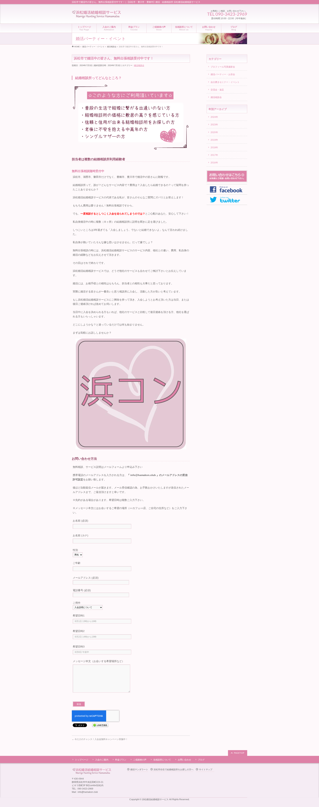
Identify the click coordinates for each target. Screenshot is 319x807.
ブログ (201, 759)
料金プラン (120, 759)
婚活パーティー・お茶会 (223, 74)
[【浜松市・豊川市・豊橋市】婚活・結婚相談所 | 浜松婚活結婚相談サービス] (96, 14)
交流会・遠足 (217, 89)
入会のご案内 (101, 759)
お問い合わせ (184, 759)
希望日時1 (79, 615)
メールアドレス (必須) (86, 577)
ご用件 (76, 602)
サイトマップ (205, 769)
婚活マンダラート (139, 769)
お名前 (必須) (80, 520)
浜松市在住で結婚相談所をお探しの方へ (173, 769)
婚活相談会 (139, 65)
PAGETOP (239, 753)
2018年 (214, 147)
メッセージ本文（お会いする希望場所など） (98, 661)
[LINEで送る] (100, 725)
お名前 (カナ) (80, 535)
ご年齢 (76, 562)
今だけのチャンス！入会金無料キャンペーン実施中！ (100, 739)
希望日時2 (79, 631)
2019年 (214, 140)
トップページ (81, 759)
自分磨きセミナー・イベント (225, 82)
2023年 (214, 124)
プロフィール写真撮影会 (223, 67)
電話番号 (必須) (82, 590)
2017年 (214, 155)
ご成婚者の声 (139, 759)
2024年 (214, 117)
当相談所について (162, 759)
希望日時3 (79, 646)
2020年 (214, 132)
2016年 (214, 162)
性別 (75, 550)
